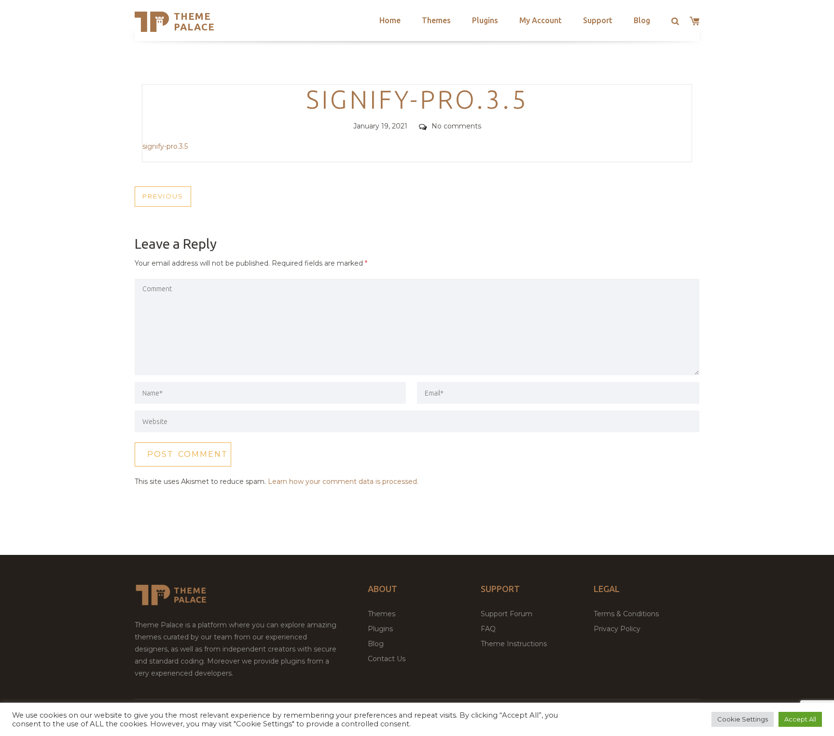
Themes (436, 20)
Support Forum (506, 613)
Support (597, 20)
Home (390, 20)
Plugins (485, 20)
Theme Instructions (514, 643)
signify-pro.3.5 (165, 146)
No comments (456, 126)
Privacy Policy (617, 628)
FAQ (488, 628)
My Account (540, 20)
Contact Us (386, 658)
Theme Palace (194, 21)
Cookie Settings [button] (742, 719)
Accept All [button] (800, 719)
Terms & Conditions (626, 613)
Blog (642, 20)
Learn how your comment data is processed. (343, 481)
